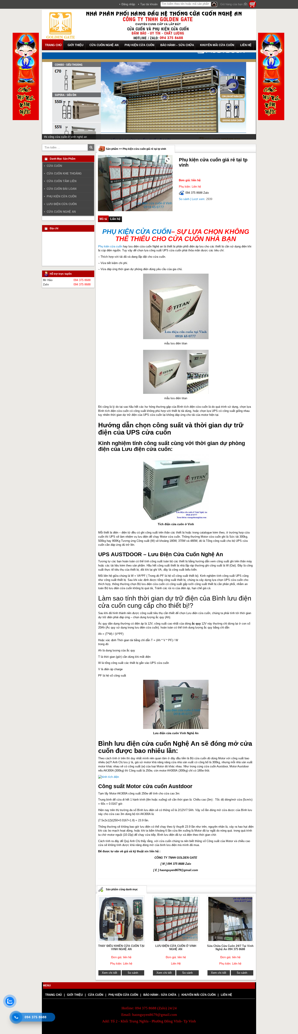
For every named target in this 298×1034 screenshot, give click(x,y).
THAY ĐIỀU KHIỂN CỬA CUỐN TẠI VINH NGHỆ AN (121, 947)
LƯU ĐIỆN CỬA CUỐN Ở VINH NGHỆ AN (175, 947)
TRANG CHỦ (53, 45)
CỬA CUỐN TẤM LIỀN (61, 181)
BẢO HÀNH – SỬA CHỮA (177, 45)
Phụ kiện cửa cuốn (110, 246)
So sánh (184, 199)
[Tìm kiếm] (214, 4)
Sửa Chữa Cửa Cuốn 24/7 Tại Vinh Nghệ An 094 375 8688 (230, 947)
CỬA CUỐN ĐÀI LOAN (61, 188)
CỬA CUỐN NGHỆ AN (103, 45)
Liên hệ (115, 219)
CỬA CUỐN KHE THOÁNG (64, 173)
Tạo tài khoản (149, 4)
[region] (149, 96)
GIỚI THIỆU (75, 45)
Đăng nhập (128, 4)
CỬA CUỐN (54, 165)
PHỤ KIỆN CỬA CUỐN (139, 45)
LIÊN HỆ (246, 45)
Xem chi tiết (109, 972)
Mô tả (103, 219)
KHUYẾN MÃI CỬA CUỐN (217, 45)
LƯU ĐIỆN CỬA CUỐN (62, 204)
